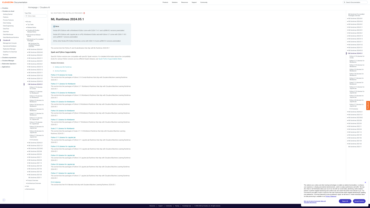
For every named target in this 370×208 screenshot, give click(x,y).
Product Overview (32, 180)
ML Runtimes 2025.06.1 (36, 64)
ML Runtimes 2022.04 (35, 160)
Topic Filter (28, 13)
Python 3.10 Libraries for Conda (36, 87)
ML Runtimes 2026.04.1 (36, 55)
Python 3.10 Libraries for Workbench (36, 96)
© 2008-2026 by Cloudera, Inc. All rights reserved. (207, 206)
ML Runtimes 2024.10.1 (36, 78)
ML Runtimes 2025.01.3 (36, 67)
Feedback (368, 105)
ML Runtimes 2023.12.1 (36, 145)
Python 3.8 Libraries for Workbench (37, 105)
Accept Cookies (359, 201)
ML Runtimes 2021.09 (35, 166)
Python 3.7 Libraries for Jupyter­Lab (37, 136)
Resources (184, 2)
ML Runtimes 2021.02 (35, 174)
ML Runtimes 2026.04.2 (36, 52)
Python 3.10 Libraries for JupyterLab (63, 146)
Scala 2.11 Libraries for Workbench (37, 114)
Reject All (345, 201)
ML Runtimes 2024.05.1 (36, 84)
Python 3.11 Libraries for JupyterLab (63, 137)
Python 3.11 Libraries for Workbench (36, 92)
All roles (28, 21)
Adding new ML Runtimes (63, 67)
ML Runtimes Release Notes (34, 35)
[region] (334, 193)
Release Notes (31, 27)
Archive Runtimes (60, 71)
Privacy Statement (330, 196)
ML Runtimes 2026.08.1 (36, 49)
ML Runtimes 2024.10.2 (36, 75)
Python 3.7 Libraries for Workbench (37, 109)
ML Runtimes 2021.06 (35, 169)
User (27, 186)
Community (203, 2)
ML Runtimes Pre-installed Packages (35, 39)
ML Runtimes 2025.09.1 (36, 61)
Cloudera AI (45, 7)
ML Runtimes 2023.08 (35, 151)
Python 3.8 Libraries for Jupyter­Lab (37, 131)
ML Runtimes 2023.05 (35, 154)
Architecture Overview (34, 183)
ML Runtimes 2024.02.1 (36, 142)
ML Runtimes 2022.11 (35, 157)
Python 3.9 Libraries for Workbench (37, 101)
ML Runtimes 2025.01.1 (36, 72)
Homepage (33, 7)
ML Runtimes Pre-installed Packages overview (34, 45)
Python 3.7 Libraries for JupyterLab (63, 173)
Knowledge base (186, 206)
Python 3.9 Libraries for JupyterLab (63, 155)
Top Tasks (30, 24)
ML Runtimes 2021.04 (35, 171)
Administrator (30, 189)
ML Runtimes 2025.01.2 (36, 69)
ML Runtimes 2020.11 (35, 177)
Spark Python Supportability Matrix (110, 59)
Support (194, 2)
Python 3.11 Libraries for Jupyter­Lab (36, 118)
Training (177, 206)
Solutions (174, 2)
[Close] (365, 182)
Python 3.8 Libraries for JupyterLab (63, 164)
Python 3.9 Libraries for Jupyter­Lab (37, 127)
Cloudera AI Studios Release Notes (33, 31)
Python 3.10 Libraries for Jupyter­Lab (36, 122)
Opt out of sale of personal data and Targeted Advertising (315, 201)
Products (165, 2)
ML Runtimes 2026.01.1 (36, 58)
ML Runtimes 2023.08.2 (36, 148)
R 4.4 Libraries (34, 140)
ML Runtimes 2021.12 (35, 163)
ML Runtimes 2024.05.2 (36, 81)
